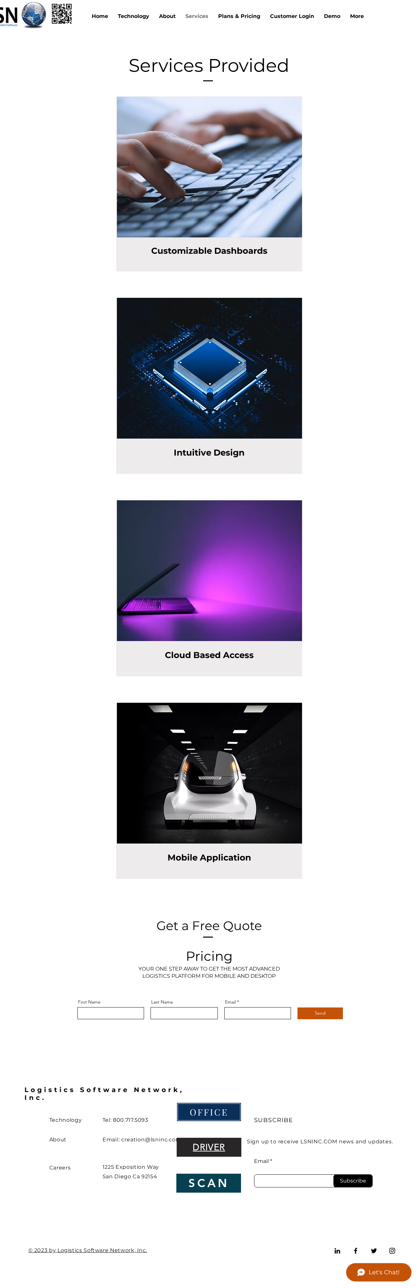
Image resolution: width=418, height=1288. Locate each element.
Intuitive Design (209, 452)
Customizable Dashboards (209, 251)
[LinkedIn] (337, 1251)
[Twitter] (374, 1251)
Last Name (162, 1002)
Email (230, 1002)
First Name (89, 1002)
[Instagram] (392, 1251)
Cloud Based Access (209, 655)
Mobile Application (209, 857)
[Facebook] (356, 1251)
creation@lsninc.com (151, 1139)
